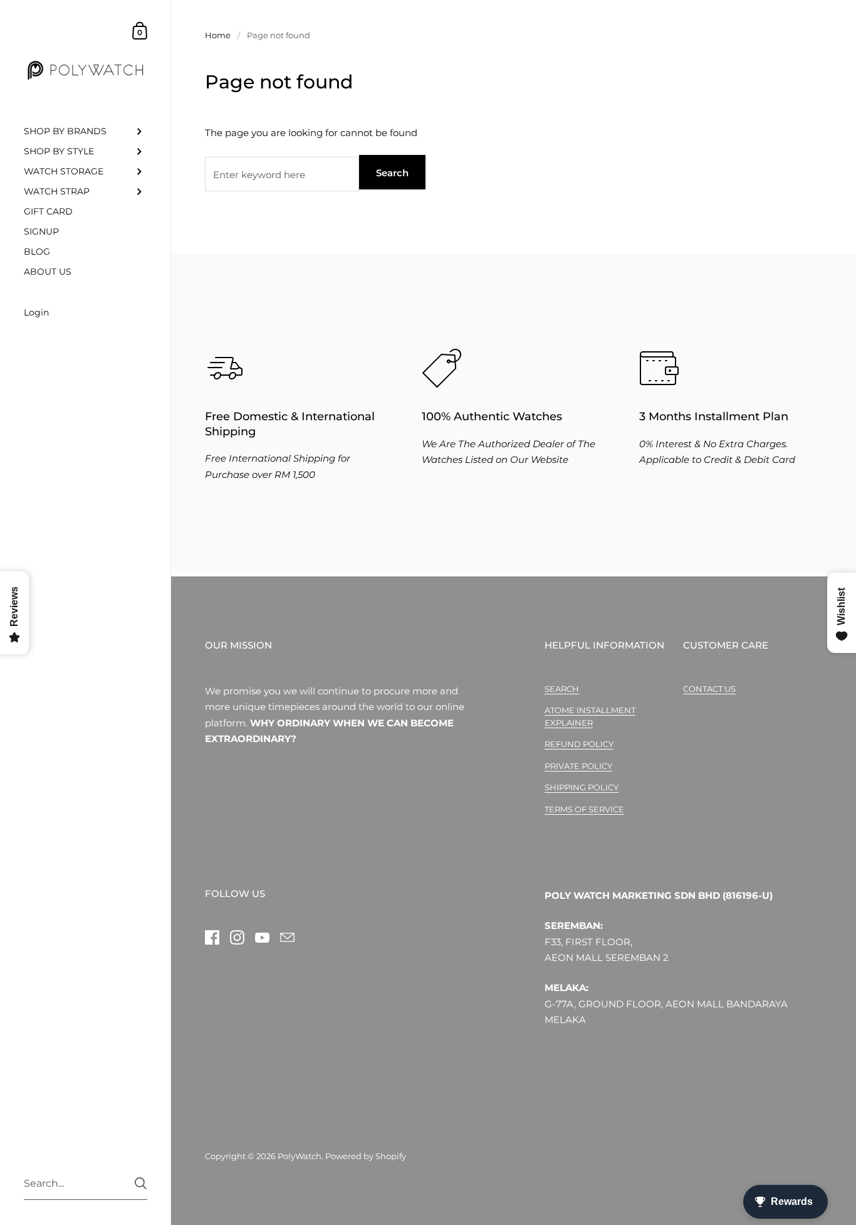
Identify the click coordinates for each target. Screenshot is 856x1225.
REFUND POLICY (579, 744)
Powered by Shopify (365, 1156)
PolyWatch (299, 1156)
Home (218, 35)
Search (392, 173)
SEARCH (562, 689)
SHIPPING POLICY (582, 787)
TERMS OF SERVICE (584, 809)
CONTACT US (709, 689)
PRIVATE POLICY (578, 766)
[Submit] (140, 1183)
